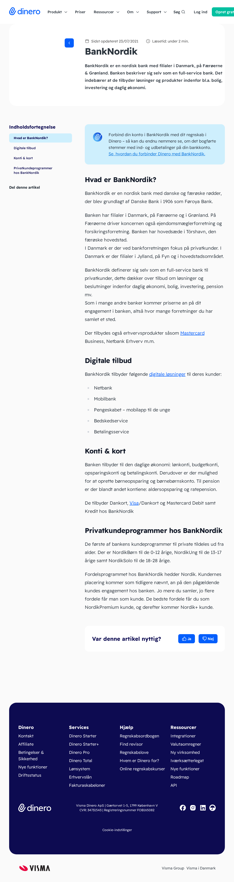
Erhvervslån (80, 777)
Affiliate (26, 744)
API (173, 785)
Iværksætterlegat (187, 760)
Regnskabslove (134, 752)
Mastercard (192, 333)
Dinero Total (80, 760)
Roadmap (179, 777)
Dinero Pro (79, 752)
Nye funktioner (32, 767)
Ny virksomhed (185, 752)
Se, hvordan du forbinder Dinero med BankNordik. (157, 153)
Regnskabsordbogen (139, 736)
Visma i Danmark (201, 868)
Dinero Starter (82, 736)
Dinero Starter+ (84, 744)
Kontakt (26, 736)
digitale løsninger (167, 374)
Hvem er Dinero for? (139, 760)
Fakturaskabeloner (87, 785)
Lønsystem (79, 768)
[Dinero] (24, 12)
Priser (80, 12)
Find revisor (131, 744)
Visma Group (173, 868)
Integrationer (183, 736)
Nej (211, 638)
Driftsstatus (29, 775)
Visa (134, 503)
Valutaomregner (185, 744)
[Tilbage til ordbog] (69, 43)
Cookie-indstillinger (117, 830)
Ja (189, 638)
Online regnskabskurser (142, 768)
